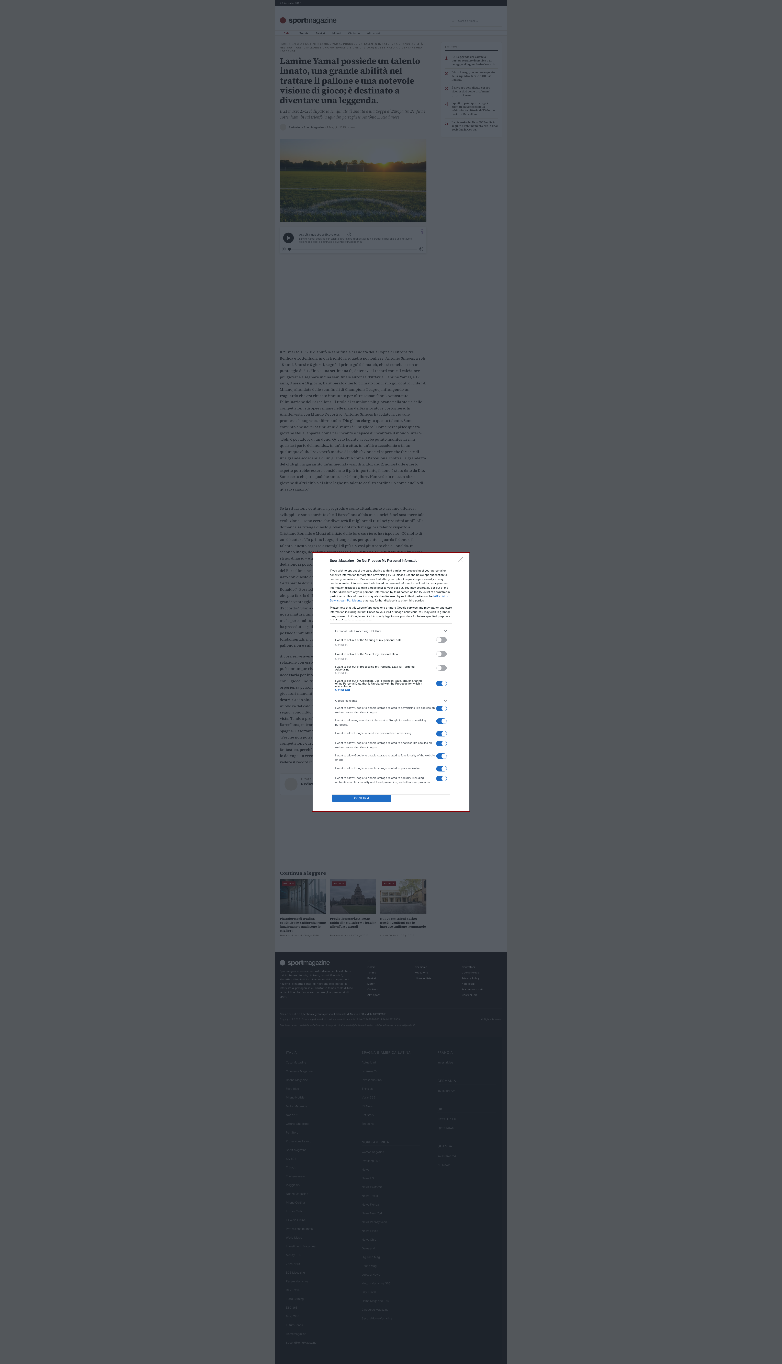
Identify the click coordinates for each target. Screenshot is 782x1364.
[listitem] (391, 631)
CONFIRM (361, 798)
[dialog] (391, 682)
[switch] (441, 640)
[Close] (461, 561)
